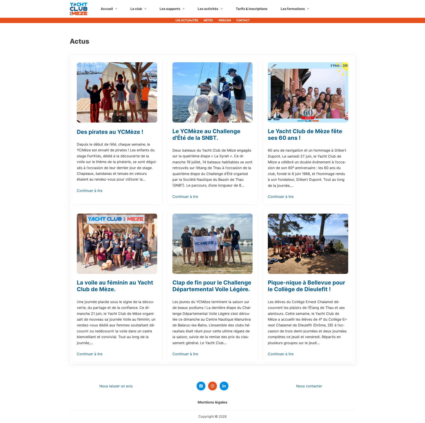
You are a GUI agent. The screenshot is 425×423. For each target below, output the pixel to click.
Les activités (208, 9)
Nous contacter (309, 386)
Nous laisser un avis (116, 386)
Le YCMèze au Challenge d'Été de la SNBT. (206, 134)
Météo (208, 20)
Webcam (224, 20)
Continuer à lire (89, 190)
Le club (136, 9)
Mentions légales (212, 402)
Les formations (293, 9)
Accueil (107, 9)
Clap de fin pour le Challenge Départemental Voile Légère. (211, 285)
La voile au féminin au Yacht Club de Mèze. (115, 285)
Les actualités (187, 20)
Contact (243, 20)
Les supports (170, 9)
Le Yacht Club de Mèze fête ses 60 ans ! (305, 134)
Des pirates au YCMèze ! (110, 132)
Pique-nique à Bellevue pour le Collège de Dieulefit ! (306, 285)
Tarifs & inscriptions (251, 9)
